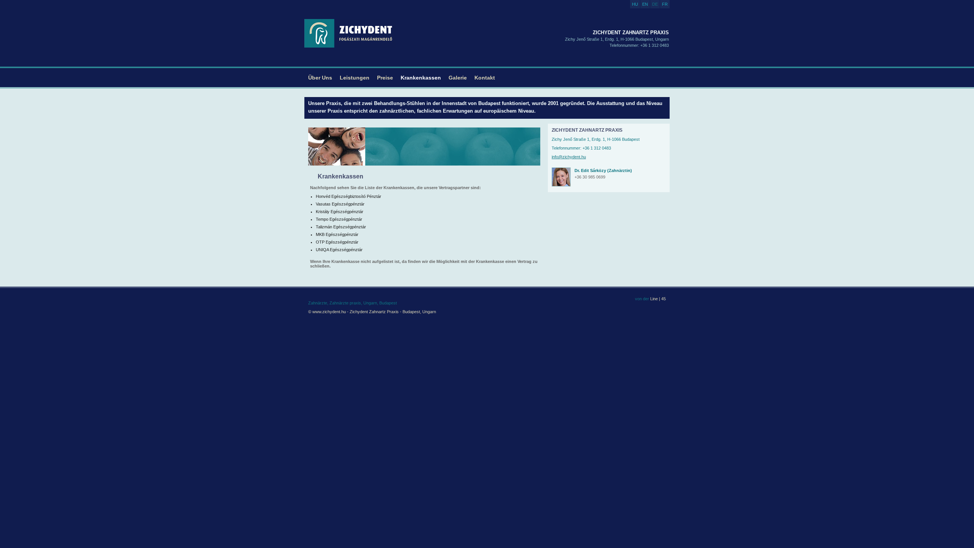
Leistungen (354, 78)
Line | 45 (657, 298)
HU (635, 4)
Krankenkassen (421, 78)
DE (655, 4)
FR (665, 4)
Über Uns (320, 78)
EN (645, 4)
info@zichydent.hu (569, 157)
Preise (385, 78)
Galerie (458, 78)
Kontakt (484, 78)
